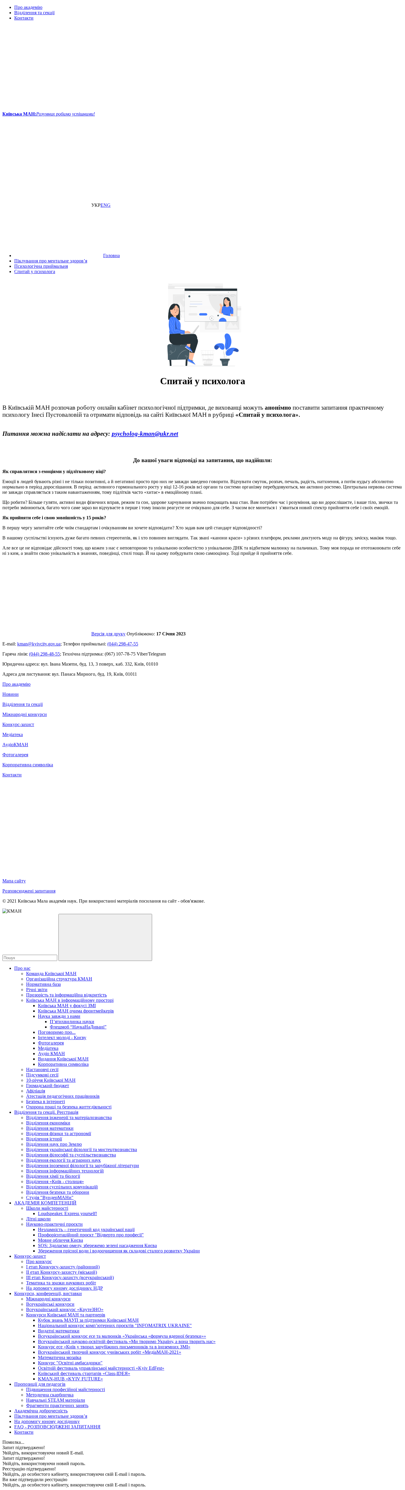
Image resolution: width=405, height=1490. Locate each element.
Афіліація (35, 1090)
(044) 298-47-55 (122, 643)
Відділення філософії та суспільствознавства (71, 1154)
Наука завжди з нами (59, 1016)
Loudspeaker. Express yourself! (67, 1213)
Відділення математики (50, 1128)
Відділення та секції (34, 12)
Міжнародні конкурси (24, 714)
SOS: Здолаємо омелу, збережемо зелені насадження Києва (97, 1245)
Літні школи (38, 1218)
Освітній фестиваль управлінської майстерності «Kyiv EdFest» (101, 1368)
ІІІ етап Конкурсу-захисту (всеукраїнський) (70, 1277)
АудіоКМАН (15, 744)
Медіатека (12, 734)
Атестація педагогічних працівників (63, 1096)
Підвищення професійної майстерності (65, 1389)
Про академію (28, 7)
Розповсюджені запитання (28, 890)
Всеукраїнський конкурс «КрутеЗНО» (64, 1309)
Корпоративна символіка (27, 764)
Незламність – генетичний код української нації (86, 1229)
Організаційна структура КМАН (59, 978)
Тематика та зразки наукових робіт (61, 1282)
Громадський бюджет (47, 1085)
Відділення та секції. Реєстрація (46, 1112)
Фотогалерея (15, 754)
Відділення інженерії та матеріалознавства (69, 1117)
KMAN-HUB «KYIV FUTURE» (70, 1378)
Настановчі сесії (42, 1069)
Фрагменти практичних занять (57, 1405)
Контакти (24, 17)
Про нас (22, 968)
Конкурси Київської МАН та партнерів (65, 1314)
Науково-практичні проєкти (54, 1224)
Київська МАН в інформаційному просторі (70, 1000)
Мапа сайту (14, 880)
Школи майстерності (47, 1208)
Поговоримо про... (57, 1032)
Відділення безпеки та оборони (57, 1192)
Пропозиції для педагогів (40, 1384)
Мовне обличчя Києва (60, 1240)
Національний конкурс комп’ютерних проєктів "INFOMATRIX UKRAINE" (115, 1325)
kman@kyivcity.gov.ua (38, 643)
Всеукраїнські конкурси (50, 1304)
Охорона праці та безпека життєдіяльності (68, 1106)
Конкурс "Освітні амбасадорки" (70, 1362)
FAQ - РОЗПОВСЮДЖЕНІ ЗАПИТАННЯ (57, 1426)
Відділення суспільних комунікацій (62, 1186)
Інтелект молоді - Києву (62, 1037)
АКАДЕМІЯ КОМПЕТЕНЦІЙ (45, 1202)
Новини (10, 694)
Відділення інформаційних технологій (65, 1170)
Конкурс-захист (18, 724)
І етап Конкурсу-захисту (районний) (63, 1266)
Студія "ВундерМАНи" (50, 1197)
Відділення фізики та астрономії (58, 1133)
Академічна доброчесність (41, 1410)
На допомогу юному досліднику (47, 1421)
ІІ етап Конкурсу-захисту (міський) (61, 1272)
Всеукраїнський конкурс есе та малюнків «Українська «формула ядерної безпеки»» (122, 1336)
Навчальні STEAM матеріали (55, 1400)
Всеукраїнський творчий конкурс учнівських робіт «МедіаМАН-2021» (109, 1352)
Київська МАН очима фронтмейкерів (76, 1010)
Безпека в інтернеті (45, 1101)
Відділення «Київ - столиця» (55, 1181)
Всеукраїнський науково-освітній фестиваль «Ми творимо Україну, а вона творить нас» (127, 1341)
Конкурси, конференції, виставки (48, 1293)
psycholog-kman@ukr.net (145, 433)
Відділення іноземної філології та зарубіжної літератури (82, 1165)
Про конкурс (39, 1261)
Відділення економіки (48, 1122)
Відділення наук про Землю (54, 1144)
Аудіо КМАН (51, 1053)
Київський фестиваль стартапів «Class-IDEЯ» (84, 1373)
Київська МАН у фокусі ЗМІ (67, 1005)
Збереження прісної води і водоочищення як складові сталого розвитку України (119, 1250)
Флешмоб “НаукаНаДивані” (78, 1026)
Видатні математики (58, 1330)
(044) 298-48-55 (44, 653)
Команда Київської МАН (51, 973)
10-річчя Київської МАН (51, 1080)
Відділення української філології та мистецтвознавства (81, 1149)
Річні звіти (36, 989)
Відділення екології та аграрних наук (63, 1160)
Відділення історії (44, 1138)
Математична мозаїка (59, 1357)
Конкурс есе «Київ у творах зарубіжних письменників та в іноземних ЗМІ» (114, 1346)
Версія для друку (108, 633)
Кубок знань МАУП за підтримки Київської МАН (88, 1320)
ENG (106, 205)
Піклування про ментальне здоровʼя (50, 1416)
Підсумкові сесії (42, 1074)
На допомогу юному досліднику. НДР (64, 1288)
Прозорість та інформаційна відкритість (66, 994)
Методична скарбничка (50, 1394)
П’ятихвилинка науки (72, 1021)
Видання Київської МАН (63, 1058)
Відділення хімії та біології (53, 1176)
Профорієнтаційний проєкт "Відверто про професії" (91, 1234)
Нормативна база (43, 984)
